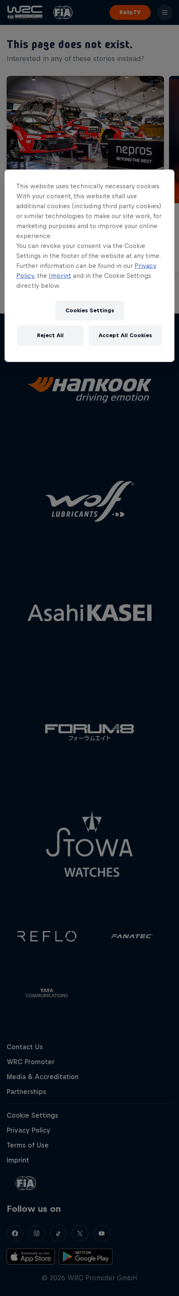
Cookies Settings (89, 310)
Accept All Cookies (125, 335)
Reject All (50, 335)
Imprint (60, 275)
